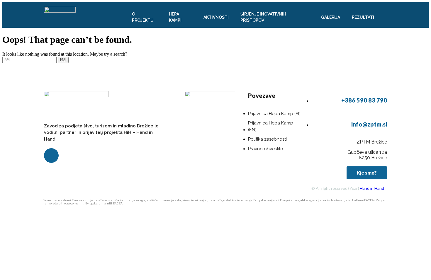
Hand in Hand (372, 188)
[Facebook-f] (51, 155)
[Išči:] (30, 59)
